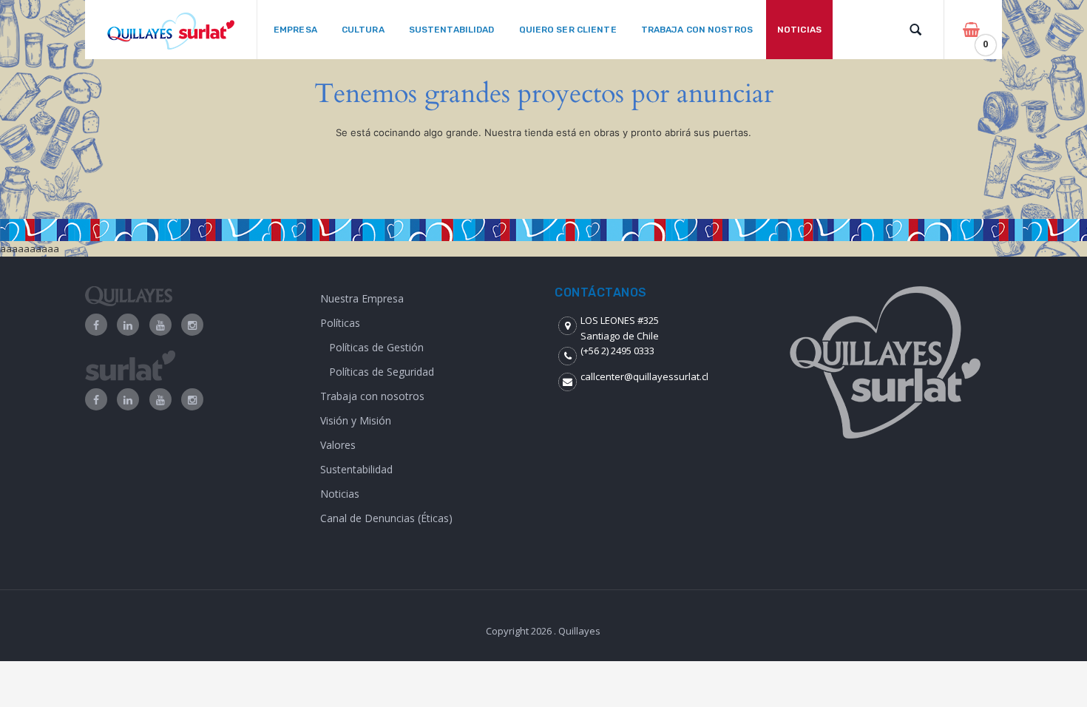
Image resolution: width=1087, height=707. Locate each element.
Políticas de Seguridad (381, 372)
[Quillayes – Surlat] (170, 30)
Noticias (339, 494)
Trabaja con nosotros (372, 396)
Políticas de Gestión (376, 347)
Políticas (340, 323)
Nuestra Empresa (362, 298)
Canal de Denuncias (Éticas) (386, 518)
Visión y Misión (355, 420)
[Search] (915, 29)
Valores (338, 445)
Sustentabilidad (356, 469)
